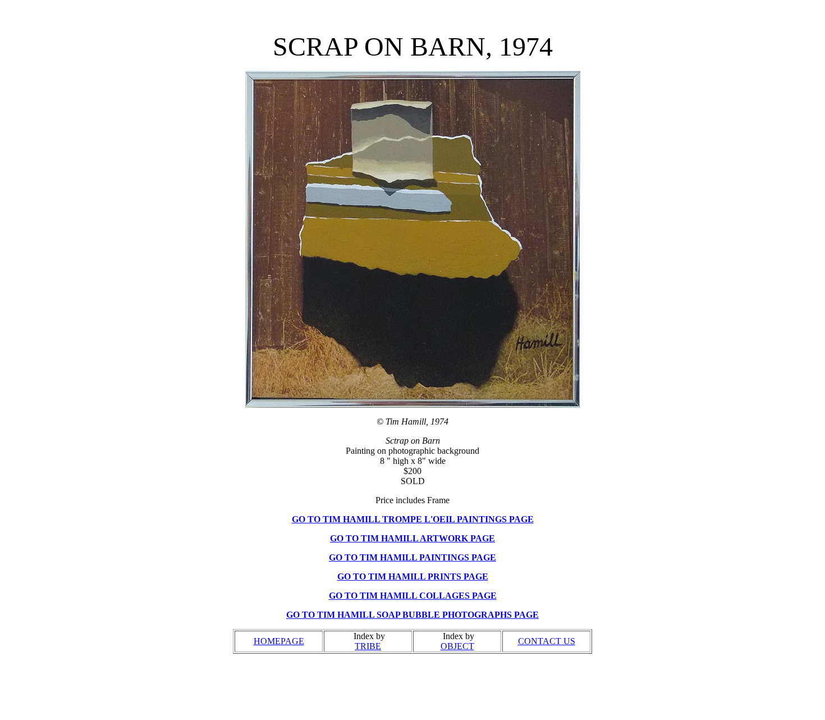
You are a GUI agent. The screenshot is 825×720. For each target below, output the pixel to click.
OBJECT (457, 646)
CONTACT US (546, 641)
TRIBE (368, 646)
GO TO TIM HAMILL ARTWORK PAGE (412, 538)
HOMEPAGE (279, 641)
